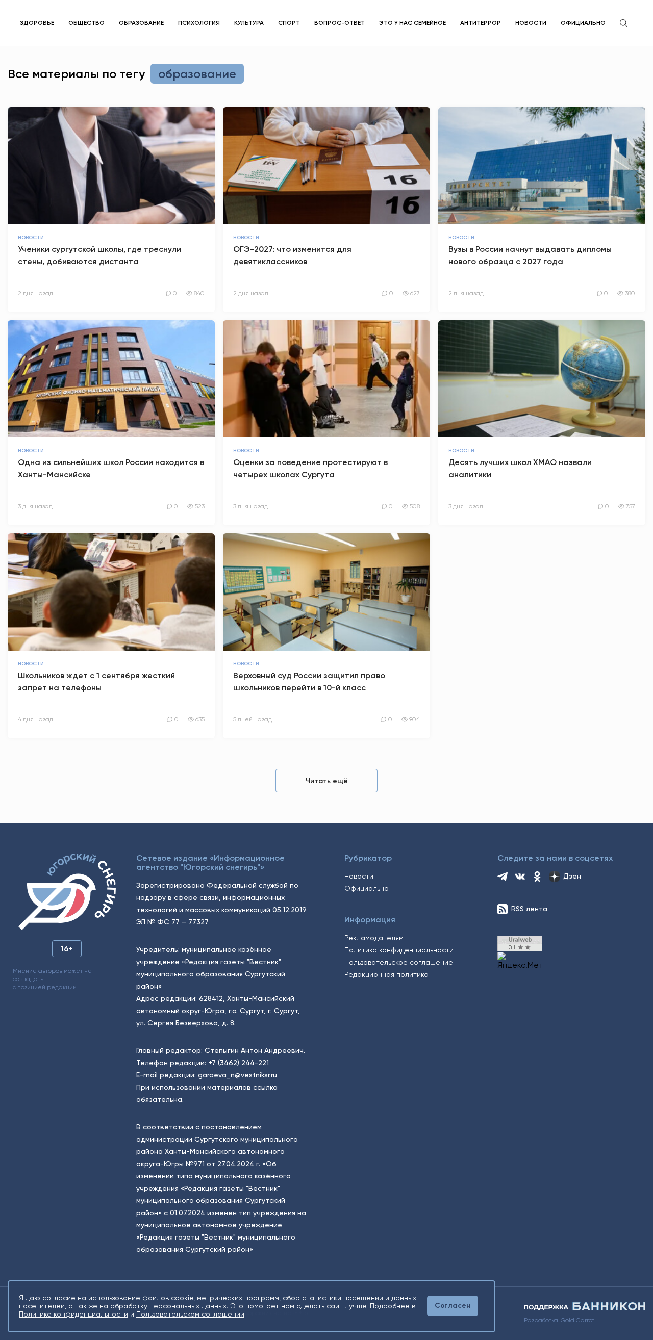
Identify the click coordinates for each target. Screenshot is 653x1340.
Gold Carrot (577, 1320)
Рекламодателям (374, 938)
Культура (249, 23)
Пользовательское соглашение (398, 962)
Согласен (452, 1305)
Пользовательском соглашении (190, 1314)
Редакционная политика (386, 974)
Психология (199, 23)
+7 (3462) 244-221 (238, 1063)
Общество (86, 23)
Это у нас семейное (412, 23)
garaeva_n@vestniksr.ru (237, 1075)
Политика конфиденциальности (399, 950)
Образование (141, 23)
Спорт (289, 23)
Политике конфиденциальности (73, 1314)
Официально (583, 23)
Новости (530, 23)
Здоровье (37, 23)
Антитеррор (480, 23)
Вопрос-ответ (339, 23)
